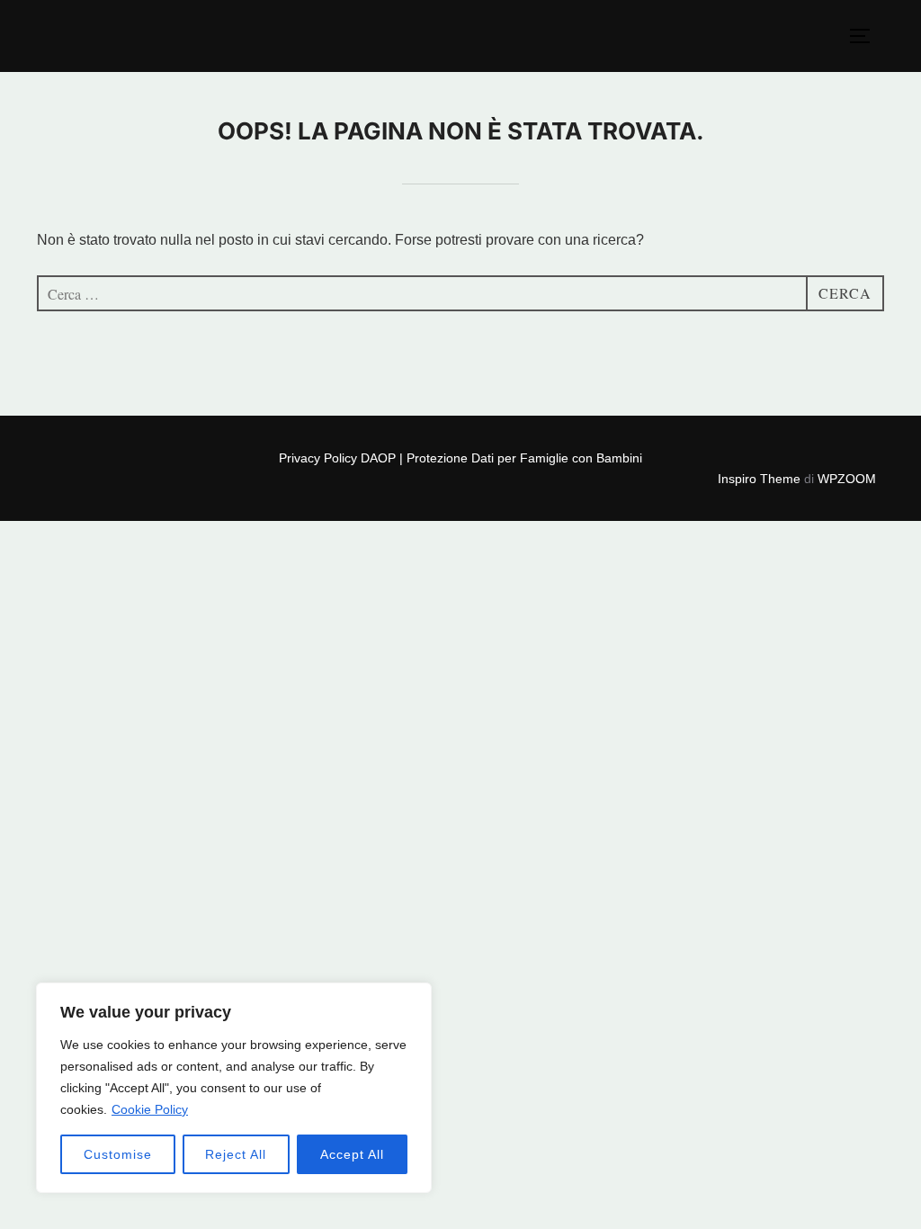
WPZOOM (847, 478)
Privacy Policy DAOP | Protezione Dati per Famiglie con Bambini (460, 458)
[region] (234, 1087)
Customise (118, 1154)
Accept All (352, 1154)
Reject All (235, 1154)
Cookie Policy (150, 1109)
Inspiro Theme (759, 478)
